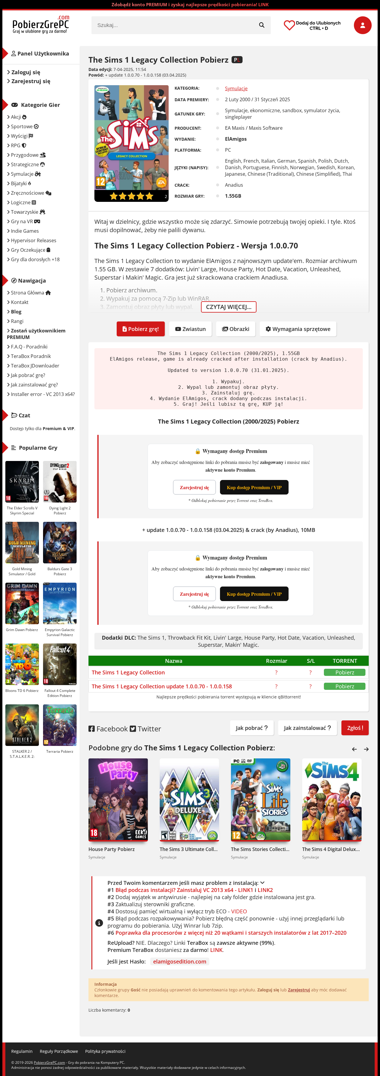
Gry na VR (22, 221)
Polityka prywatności (105, 1051)
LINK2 (265, 889)
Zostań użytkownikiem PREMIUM (36, 333)
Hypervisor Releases (33, 240)
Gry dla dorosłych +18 (35, 259)
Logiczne (21, 202)
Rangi (16, 321)
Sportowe (22, 126)
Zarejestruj (299, 990)
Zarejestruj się (194, 487)
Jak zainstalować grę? (34, 384)
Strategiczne (25, 164)
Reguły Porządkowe (59, 1051)
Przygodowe (25, 155)
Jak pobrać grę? (27, 375)
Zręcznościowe (27, 193)
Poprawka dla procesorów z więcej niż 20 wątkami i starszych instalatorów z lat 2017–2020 (230, 932)
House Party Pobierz (111, 849)
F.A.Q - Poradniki (29, 346)
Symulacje (236, 88)
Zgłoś (354, 727)
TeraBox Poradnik (30, 356)
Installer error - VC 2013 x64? (42, 394)
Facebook (111, 728)
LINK (216, 949)
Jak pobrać (250, 727)
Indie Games (24, 231)
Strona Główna (27, 292)
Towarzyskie (24, 212)
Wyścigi (19, 136)
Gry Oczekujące (28, 250)
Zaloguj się (25, 72)
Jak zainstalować (305, 727)
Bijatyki (19, 183)
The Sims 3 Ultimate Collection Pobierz (189, 849)
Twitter (148, 728)
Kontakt (19, 302)
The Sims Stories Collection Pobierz (260, 849)
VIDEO (239, 911)
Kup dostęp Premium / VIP (254, 487)
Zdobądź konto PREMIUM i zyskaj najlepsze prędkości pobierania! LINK (190, 4)
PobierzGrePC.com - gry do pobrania (41, 25)
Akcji (16, 117)
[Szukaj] (262, 25)
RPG (16, 145)
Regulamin (22, 1051)
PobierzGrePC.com (49, 1062)
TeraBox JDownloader (34, 365)
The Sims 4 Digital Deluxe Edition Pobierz (332, 849)
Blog (15, 311)
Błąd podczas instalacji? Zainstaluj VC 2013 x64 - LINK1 (184, 889)
